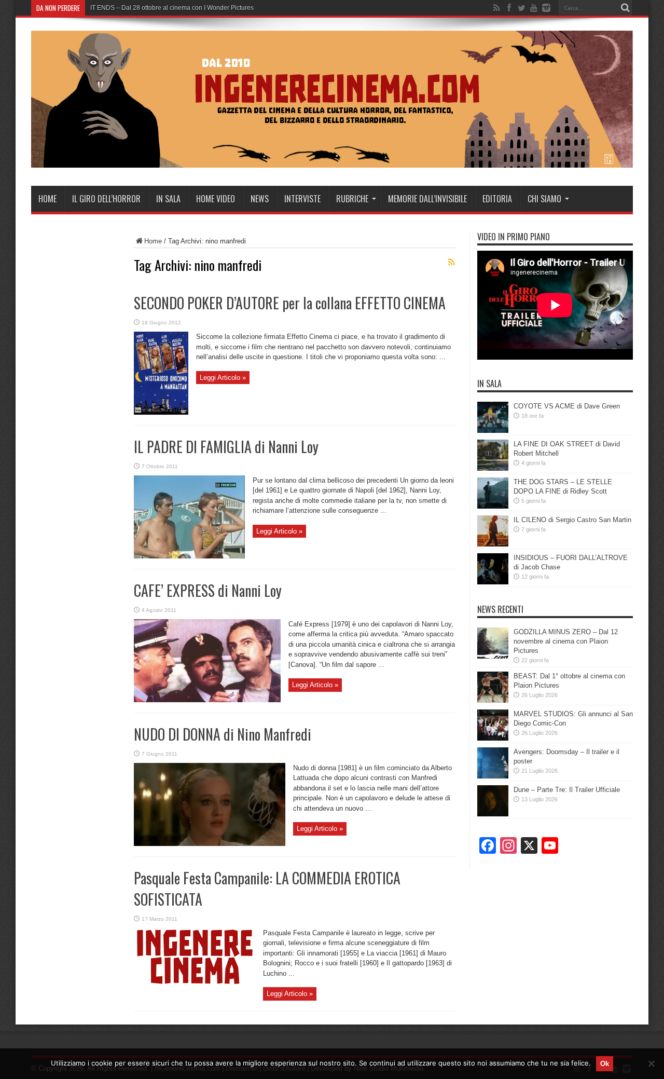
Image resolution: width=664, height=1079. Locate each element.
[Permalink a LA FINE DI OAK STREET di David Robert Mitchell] (492, 468)
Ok (604, 1064)
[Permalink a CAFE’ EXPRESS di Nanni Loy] (207, 700)
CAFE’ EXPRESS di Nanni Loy (208, 590)
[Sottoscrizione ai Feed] (451, 262)
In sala (168, 199)
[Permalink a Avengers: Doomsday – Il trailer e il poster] (492, 776)
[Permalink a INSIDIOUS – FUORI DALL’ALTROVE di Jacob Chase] (492, 582)
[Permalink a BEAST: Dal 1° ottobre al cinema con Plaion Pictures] (492, 700)
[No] (651, 1063)
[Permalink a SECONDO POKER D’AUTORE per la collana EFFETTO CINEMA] (161, 412)
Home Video (215, 199)
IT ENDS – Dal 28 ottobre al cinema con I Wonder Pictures (172, 7)
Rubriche (352, 199)
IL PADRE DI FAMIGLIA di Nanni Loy (226, 446)
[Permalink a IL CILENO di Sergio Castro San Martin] (492, 544)
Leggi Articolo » (223, 377)
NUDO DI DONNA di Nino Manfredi (222, 734)
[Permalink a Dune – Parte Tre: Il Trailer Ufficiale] (492, 814)
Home (47, 199)
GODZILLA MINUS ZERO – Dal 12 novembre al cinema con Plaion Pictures (566, 641)
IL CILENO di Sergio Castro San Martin (572, 520)
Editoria (497, 199)
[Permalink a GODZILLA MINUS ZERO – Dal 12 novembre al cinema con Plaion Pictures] (492, 656)
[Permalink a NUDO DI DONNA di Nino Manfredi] (209, 844)
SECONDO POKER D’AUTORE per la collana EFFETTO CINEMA (290, 302)
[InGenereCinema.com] (332, 159)
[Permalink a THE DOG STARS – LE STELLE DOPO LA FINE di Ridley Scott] (492, 506)
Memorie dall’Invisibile (427, 199)
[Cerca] (625, 8)
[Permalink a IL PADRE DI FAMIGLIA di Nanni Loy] (189, 556)
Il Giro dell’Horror (106, 199)
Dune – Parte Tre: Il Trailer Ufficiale (567, 790)
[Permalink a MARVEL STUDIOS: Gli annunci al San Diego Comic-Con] (492, 738)
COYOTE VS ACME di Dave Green (567, 406)
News (260, 199)
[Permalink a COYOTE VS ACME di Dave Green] (492, 430)
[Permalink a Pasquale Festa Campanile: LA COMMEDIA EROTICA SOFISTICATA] (194, 984)
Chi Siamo (544, 199)
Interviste (302, 199)
